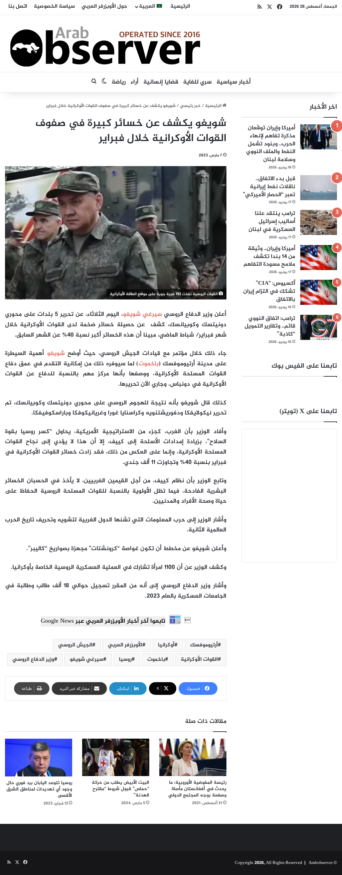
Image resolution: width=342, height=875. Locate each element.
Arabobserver (321, 863)
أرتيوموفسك (204, 645)
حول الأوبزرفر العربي (104, 6)
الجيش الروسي (75, 645)
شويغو (54, 354)
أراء (135, 82)
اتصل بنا (17, 6)
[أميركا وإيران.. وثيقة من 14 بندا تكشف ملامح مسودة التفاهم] (318, 257)
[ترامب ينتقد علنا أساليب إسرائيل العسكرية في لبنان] (318, 222)
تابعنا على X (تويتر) (308, 411)
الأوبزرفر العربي (125, 645)
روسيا (125, 659)
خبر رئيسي (190, 106)
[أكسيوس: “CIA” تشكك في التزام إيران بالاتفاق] (318, 292)
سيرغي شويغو (142, 314)
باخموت (149, 364)
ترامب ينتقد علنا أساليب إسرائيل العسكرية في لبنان (271, 221)
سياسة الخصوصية (54, 6)
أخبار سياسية (233, 82)
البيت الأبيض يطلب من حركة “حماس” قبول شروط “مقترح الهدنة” (120, 789)
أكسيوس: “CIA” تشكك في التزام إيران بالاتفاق (269, 291)
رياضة (119, 82)
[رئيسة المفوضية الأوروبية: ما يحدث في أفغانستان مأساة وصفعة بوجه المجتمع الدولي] (192, 757)
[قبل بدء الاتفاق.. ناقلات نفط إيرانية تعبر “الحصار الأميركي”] (318, 187)
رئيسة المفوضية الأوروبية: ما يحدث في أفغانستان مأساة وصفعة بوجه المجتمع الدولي (197, 789)
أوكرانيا (166, 645)
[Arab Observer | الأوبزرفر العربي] (105, 43)
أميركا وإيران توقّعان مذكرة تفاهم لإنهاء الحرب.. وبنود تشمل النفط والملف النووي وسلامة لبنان (270, 143)
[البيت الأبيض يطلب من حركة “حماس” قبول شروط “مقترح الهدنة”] (115, 757)
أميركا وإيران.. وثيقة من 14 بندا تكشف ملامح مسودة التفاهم (269, 256)
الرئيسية (180, 6)
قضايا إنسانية (160, 82)
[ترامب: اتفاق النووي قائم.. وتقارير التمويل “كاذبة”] (318, 327)
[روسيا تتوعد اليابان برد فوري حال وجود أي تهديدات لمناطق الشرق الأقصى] (38, 758)
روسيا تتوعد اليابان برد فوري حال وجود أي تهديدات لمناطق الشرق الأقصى (39, 789)
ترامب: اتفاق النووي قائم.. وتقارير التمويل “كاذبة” (269, 326)
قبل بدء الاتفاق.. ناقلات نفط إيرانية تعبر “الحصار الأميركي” (269, 187)
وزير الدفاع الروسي (33, 659)
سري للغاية (197, 82)
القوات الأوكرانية (199, 659)
